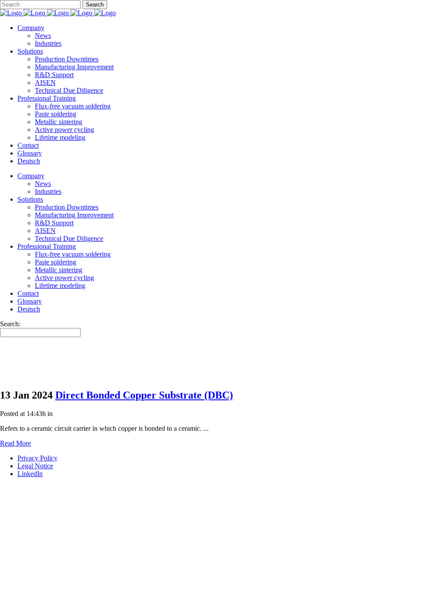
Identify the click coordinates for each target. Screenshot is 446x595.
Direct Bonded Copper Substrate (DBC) (144, 395)
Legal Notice (35, 466)
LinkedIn (30, 473)
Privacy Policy (37, 458)
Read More (15, 443)
